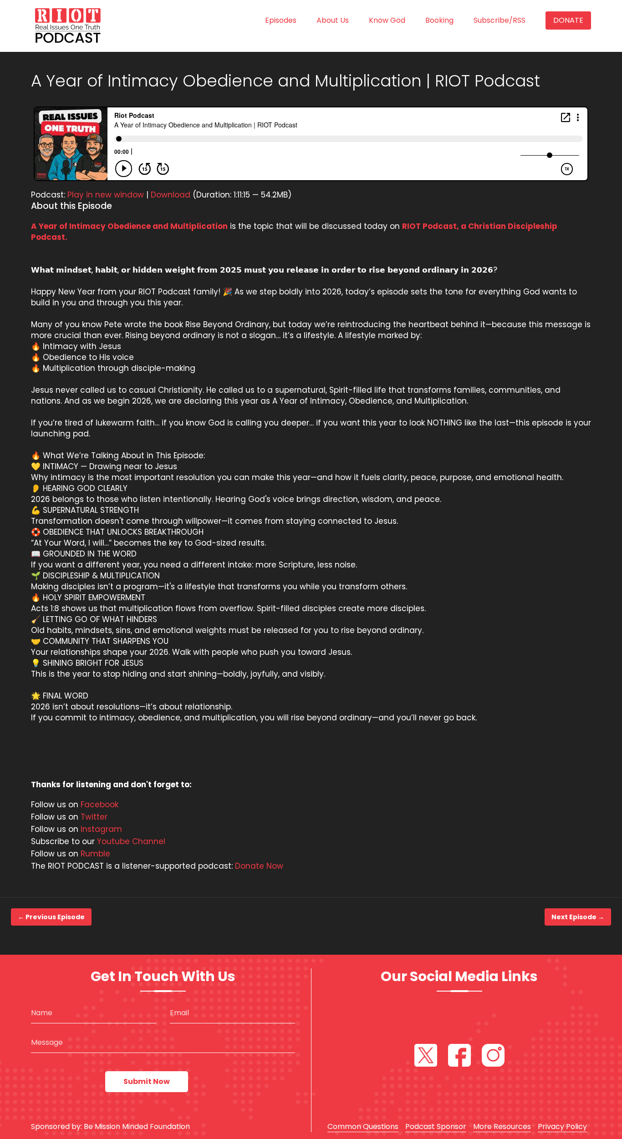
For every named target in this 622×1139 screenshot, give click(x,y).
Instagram (101, 829)
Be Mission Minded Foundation (137, 1126)
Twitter (94, 816)
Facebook (99, 804)
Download (170, 194)
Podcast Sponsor (435, 1126)
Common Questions (362, 1126)
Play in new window (105, 194)
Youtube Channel (131, 841)
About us (332, 20)
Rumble (95, 853)
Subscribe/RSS (499, 20)
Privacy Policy (562, 1126)
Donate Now (259, 866)
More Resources (502, 1126)
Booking (439, 20)
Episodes (280, 20)
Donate (568, 20)
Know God (387, 20)
